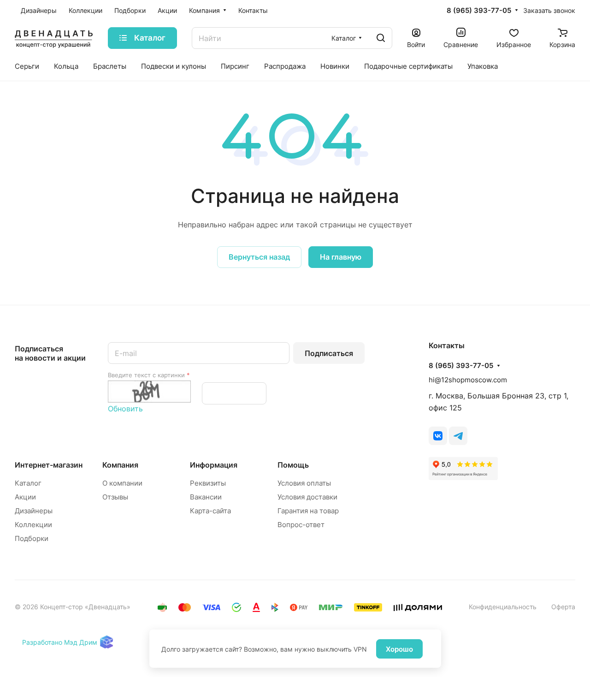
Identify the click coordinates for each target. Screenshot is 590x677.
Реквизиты (208, 483)
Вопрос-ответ (300, 524)
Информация (213, 464)
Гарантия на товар (308, 510)
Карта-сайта (210, 510)
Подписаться (329, 353)
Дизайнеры (34, 510)
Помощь (293, 464)
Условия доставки (307, 497)
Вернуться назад (259, 256)
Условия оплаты (304, 483)
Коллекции (33, 524)
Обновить (125, 408)
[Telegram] (458, 436)
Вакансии (206, 497)
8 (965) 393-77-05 (479, 10)
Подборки (31, 538)
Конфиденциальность (503, 607)
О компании (122, 483)
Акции (25, 497)
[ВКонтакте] (438, 436)
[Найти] (380, 38)
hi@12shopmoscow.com (468, 379)
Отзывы (115, 497)
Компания (120, 464)
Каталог (28, 483)
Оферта (563, 607)
